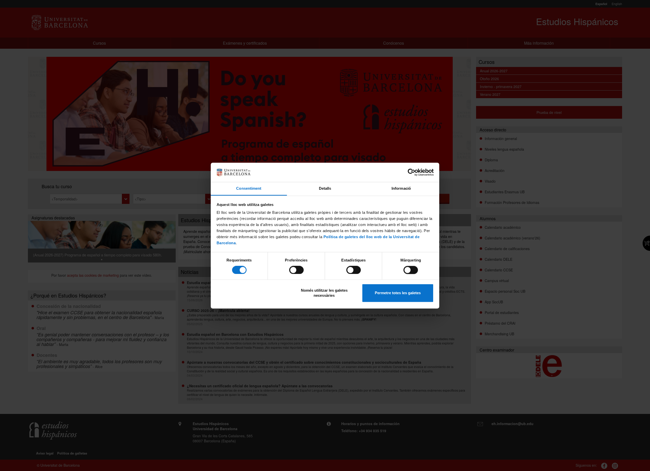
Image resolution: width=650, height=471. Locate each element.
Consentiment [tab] (248, 188)
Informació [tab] (401, 188)
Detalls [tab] (325, 188)
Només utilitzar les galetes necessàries (324, 293)
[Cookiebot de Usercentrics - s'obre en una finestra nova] (411, 172)
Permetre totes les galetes (398, 293)
